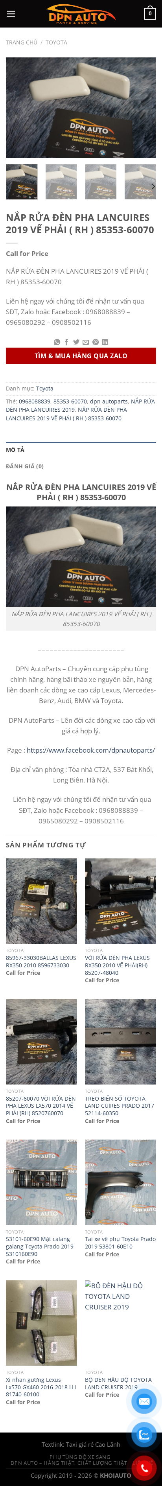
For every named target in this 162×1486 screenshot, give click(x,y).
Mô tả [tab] (15, 449)
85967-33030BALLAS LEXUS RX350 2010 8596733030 (41, 961)
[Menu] (11, 14)
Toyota (56, 42)
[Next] (143, 108)
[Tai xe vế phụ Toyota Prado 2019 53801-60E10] (120, 1182)
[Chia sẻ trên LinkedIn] (105, 342)
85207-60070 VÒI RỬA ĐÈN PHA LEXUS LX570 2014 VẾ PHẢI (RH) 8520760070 (41, 1106)
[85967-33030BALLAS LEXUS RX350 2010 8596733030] (41, 901)
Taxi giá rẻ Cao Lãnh (93, 1444)
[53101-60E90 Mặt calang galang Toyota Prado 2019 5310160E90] (41, 1182)
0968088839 (34, 401)
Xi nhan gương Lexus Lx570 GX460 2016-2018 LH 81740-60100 (41, 1387)
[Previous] (19, 108)
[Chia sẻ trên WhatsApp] (57, 342)
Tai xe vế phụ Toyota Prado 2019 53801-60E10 (120, 1243)
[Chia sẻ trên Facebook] (66, 342)
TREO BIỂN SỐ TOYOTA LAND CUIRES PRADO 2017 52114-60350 (119, 1106)
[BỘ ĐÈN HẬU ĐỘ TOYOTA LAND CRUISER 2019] (120, 1323)
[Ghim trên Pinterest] (95, 342)
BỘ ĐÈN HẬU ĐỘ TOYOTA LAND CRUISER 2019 (118, 1383)
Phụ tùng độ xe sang (80, 1456)
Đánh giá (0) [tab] (25, 466)
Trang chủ (21, 42)
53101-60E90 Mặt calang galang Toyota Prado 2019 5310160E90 (40, 1246)
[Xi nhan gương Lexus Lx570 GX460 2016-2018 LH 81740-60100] (41, 1323)
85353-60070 (70, 401)
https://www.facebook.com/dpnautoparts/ (91, 750)
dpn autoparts (109, 401)
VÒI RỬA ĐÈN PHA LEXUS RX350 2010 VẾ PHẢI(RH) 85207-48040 (117, 965)
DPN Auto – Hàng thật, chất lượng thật (69, 1462)
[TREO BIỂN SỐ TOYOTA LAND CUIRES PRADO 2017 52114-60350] (120, 1041)
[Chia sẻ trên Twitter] (76, 342)
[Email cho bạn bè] (86, 342)
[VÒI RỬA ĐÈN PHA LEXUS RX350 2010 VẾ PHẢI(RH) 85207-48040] (120, 901)
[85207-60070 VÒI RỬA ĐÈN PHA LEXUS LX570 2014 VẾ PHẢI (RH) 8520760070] (41, 1041)
